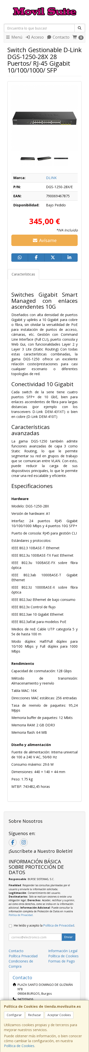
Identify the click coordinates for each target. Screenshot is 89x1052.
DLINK (51, 177)
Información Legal (62, 950)
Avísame (47, 240)
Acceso (37, 37)
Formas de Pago (61, 961)
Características (23, 274)
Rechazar (34, 1015)
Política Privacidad (23, 956)
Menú (16, 37)
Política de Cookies (19, 1045)
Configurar (14, 1015)
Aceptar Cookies (59, 1015)
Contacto (60, 37)
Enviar (68, 937)
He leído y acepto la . (44, 925)
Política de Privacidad (21, 915)
